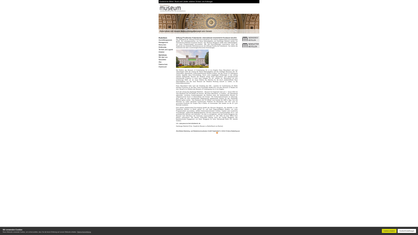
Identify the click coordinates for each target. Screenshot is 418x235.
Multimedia (162, 47)
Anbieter (161, 52)
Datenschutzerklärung (84, 232)
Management (163, 42)
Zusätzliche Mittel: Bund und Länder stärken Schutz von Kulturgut (185, 2)
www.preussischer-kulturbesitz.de (189, 123)
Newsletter (162, 59)
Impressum (163, 67)
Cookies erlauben (389, 231)
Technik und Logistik (166, 49)
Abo (160, 62)
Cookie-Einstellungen (406, 231)
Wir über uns (163, 57)
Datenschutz (163, 64)
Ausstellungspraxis (165, 40)
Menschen (162, 45)
